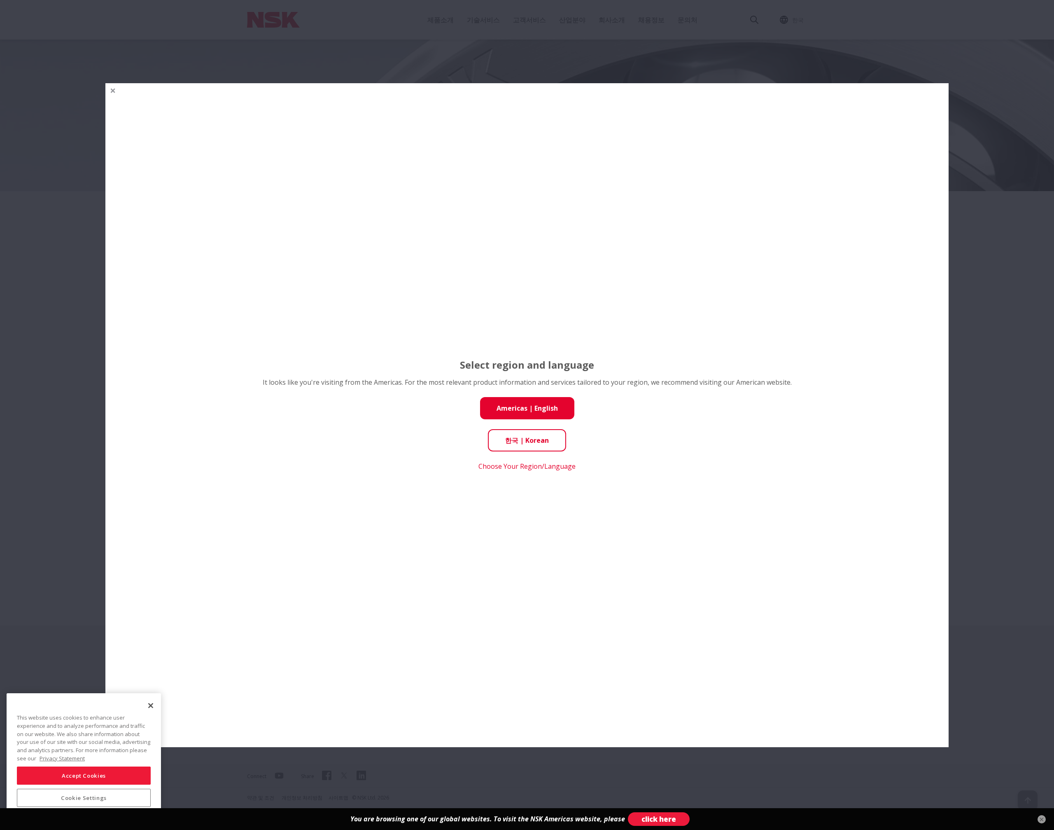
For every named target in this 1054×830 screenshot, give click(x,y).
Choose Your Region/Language (527, 466)
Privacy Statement (62, 758)
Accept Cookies (84, 775)
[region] (84, 758)
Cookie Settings (84, 798)
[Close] (151, 706)
